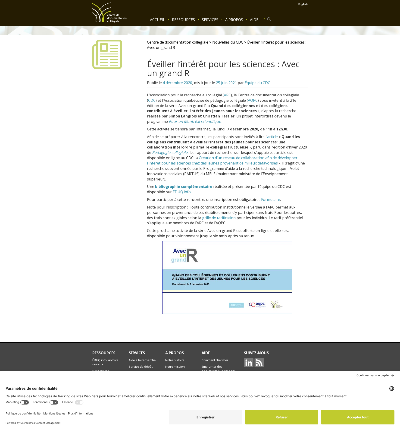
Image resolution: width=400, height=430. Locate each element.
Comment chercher (215, 360)
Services (210, 19)
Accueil (157, 19)
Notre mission (175, 366)
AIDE (206, 352)
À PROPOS (174, 352)
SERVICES (137, 352)
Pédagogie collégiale (170, 152)
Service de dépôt (141, 366)
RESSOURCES (103, 352)
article (272, 136)
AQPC (253, 100)
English (303, 4)
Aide (254, 19)
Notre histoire (174, 360)
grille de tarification (219, 217)
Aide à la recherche (142, 360)
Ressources (183, 19)
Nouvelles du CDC (227, 42)
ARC (227, 95)
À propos (234, 19)
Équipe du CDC (257, 82)
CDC (152, 100)
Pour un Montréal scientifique (195, 121)
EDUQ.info (182, 191)
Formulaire (270, 199)
